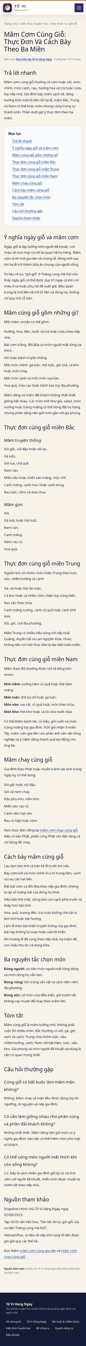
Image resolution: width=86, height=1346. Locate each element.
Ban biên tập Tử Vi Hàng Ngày (34, 59)
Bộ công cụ (42, 1328)
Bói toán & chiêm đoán (65, 1321)
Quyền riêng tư (64, 1328)
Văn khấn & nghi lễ (64, 23)
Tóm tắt (18, 204)
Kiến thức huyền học (34, 23)
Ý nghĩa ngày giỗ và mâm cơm (35, 148)
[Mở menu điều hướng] (79, 7)
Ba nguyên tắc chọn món (31, 197)
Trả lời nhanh (22, 141)
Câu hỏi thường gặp (27, 211)
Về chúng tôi (13, 1321)
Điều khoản (13, 1335)
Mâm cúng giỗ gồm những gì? (35, 155)
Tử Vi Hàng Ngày (37, 1321)
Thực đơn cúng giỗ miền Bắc (34, 162)
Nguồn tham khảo (26, 218)
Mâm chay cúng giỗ (27, 183)
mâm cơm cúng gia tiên (38, 1250)
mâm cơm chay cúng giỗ (59, 830)
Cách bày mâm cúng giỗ (30, 190)
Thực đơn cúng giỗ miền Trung (35, 169)
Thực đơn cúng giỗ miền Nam (35, 176)
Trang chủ (11, 23)
